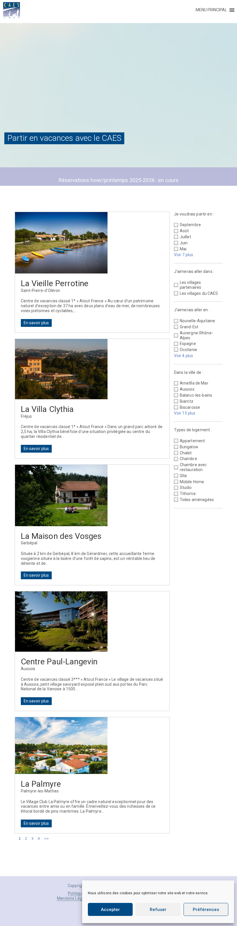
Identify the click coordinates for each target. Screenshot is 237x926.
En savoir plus (36, 322)
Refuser (158, 909)
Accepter (110, 909)
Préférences (206, 909)
